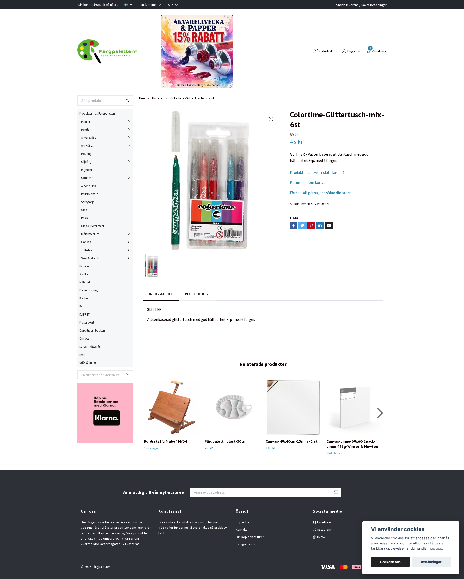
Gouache (87, 178)
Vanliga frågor (246, 544)
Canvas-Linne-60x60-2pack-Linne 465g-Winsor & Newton (352, 444)
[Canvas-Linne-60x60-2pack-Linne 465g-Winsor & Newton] (354, 407)
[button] (380, 413)
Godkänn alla (390, 562)
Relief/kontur (89, 194)
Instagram (323, 529)
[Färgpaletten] (107, 51)
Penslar (86, 129)
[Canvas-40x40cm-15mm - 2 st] (293, 407)
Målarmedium (90, 234)
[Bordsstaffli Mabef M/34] (171, 407)
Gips (84, 210)
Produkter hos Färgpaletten (97, 113)
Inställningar (431, 562)
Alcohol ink (88, 186)
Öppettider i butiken (92, 330)
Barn (82, 306)
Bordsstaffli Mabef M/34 (165, 441)
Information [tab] (161, 294)
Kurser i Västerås (89, 346)
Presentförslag (88, 290)
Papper (85, 121)
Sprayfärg (87, 202)
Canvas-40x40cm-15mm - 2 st (292, 441)
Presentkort (86, 322)
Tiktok (321, 537)
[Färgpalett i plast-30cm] (232, 407)
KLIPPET (84, 314)
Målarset (84, 282)
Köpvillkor (243, 522)
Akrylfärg (87, 145)
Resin (84, 218)
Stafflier (84, 274)
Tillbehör (87, 250)
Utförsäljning (87, 362)
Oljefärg (86, 162)
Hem (82, 354)
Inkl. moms (149, 4)
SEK (171, 4)
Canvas (86, 242)
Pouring (86, 154)
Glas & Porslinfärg (92, 226)
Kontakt (241, 529)
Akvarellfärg (88, 137)
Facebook (324, 522)
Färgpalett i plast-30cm (225, 441)
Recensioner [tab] (197, 294)
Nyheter (84, 266)
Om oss (84, 338)
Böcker (83, 298)
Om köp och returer (250, 537)
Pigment (86, 170)
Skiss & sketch (90, 258)
